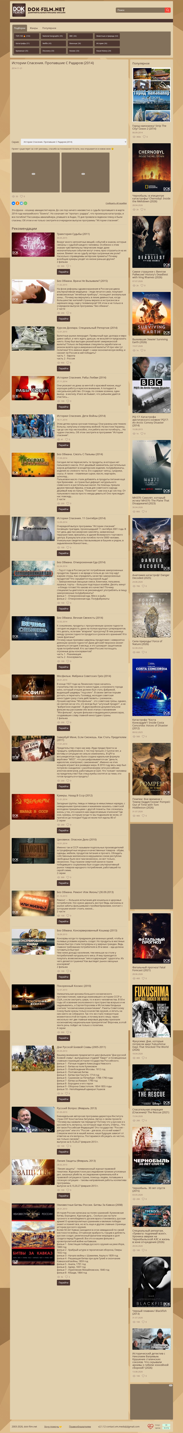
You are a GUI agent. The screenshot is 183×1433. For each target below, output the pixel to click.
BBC (73, 36)
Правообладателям (80, 1426)
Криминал (22, 51)
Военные (75, 43)
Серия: (15, 142)
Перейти (63, 271)
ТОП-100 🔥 (23, 36)
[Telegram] (21, 203)
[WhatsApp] (25, 203)
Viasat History (103, 51)
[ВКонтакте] (13, 203)
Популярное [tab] (49, 28)
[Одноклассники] (17, 203)
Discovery (48, 51)
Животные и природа (107, 36)
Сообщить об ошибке (116, 203)
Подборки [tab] (19, 28)
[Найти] (168, 10)
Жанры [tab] (34, 28)
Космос (74, 51)
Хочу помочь (51, 1426)
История (101, 43)
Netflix (47, 43)
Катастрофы (23, 43)
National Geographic (53, 36)
